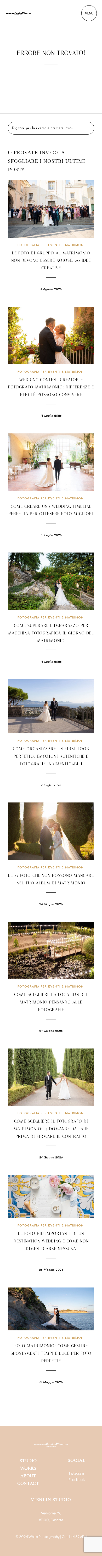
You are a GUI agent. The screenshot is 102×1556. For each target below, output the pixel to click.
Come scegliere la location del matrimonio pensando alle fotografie (51, 1002)
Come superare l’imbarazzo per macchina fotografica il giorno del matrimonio (51, 633)
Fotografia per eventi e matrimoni (51, 245)
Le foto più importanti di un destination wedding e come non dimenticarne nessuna (51, 1241)
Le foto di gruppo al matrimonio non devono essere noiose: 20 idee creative (51, 260)
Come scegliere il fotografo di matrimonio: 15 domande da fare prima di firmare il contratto (51, 1129)
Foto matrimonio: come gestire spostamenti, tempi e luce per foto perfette (51, 1353)
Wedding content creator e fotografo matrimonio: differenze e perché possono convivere (51, 387)
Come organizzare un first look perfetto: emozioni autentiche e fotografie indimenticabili (51, 756)
